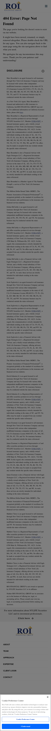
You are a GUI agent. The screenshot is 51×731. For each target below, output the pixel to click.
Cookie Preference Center (25, 719)
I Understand (25, 726)
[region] (25, 712)
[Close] (47, 697)
